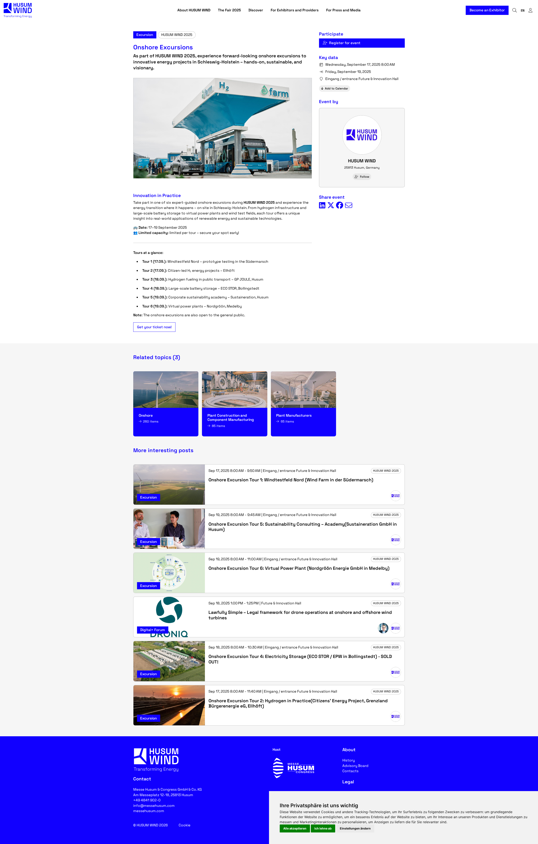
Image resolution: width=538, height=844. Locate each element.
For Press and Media (343, 10)
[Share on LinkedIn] (322, 206)
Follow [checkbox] (364, 177)
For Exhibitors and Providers (295, 10)
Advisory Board (355, 765)
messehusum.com (148, 811)
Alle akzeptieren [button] (294, 828)
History (348, 760)
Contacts (350, 771)
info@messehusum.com (154, 805)
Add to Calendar (336, 88)
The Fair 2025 (229, 10)
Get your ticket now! (154, 327)
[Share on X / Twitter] (330, 206)
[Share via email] (348, 206)
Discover (255, 10)
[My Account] (530, 10)
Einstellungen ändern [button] (355, 828)
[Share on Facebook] (339, 206)
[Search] (514, 10)
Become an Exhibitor (487, 10)
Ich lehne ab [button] (323, 828)
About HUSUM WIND (193, 10)
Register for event (344, 43)
